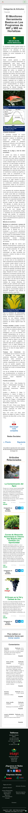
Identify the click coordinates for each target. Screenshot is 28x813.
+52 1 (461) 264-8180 (13, 741)
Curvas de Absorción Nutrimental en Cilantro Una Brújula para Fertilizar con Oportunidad (14, 538)
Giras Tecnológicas (7, 796)
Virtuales (7, 798)
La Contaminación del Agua (14, 484)
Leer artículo (5, 503)
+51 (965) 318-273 (13, 744)
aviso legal (20, 811)
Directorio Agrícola (20, 792)
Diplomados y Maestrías (7, 794)
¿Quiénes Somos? (7, 787)
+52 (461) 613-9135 (14, 739)
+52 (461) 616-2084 (14, 738)
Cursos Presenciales (7, 790)
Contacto (14, 802)
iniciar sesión (14, 638)
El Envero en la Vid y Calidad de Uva (14, 598)
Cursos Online (7, 792)
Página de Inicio (7, 784)
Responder (20, 656)
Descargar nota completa (14, 428)
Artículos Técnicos (20, 786)
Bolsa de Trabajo (20, 793)
